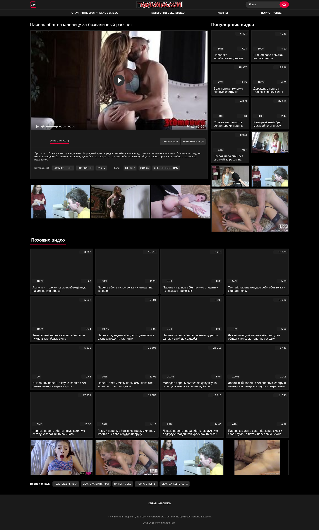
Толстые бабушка (65, 484)
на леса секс (122, 484)
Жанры (223, 12)
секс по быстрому (166, 168)
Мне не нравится (44, 141)
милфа (144, 168)
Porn (173, 523)
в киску (130, 168)
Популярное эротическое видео (94, 12)
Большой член (63, 168)
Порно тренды (271, 12)
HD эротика (36, 13)
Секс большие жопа (175, 484)
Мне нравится (36, 141)
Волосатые (85, 168)
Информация (170, 141)
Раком (101, 168)
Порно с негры (146, 484)
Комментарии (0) (193, 141)
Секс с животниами (96, 484)
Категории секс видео (168, 12)
